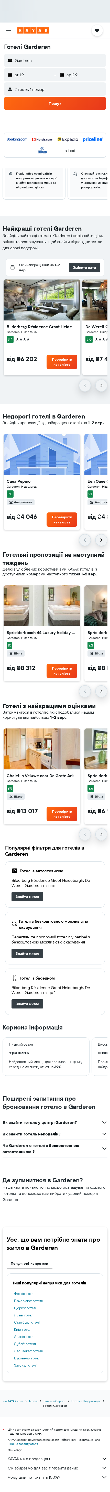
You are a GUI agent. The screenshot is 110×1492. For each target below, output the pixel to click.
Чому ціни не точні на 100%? (34, 1477)
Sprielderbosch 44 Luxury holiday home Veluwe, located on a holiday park (42, 632)
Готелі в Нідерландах (86, 1401)
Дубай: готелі (25, 1343)
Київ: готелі (23, 1329)
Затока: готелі (25, 1365)
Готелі (33, 1401)
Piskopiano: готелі (28, 1300)
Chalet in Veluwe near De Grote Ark (40, 775)
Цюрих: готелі (25, 1308)
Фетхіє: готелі (25, 1293)
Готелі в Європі (54, 1401)
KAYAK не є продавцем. (29, 1458)
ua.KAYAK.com (13, 1401)
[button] (8, 30)
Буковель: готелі (27, 1358)
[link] (27, 896)
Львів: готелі (24, 1315)
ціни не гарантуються (23, 1444)
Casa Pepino (18, 481)
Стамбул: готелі (27, 1322)
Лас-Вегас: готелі (28, 1351)
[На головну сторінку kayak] (33, 30)
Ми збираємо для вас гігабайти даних (43, 1467)
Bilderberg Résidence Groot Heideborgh (42, 326)
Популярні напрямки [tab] (29, 1263)
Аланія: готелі (25, 1336)
